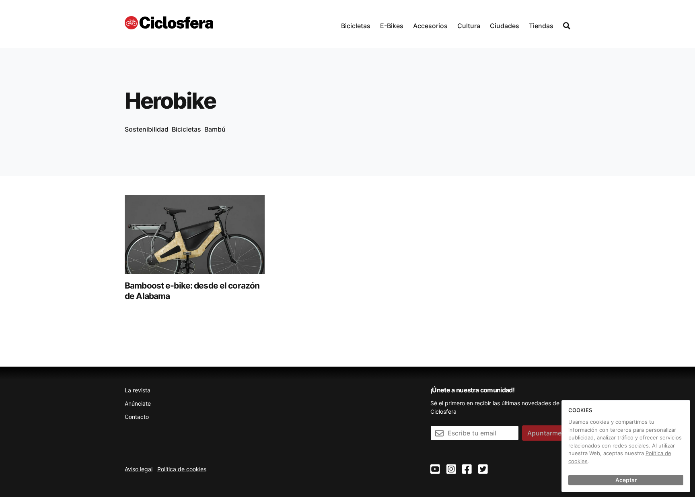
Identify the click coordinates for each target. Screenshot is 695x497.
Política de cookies (181, 469)
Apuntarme (544, 433)
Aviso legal (138, 469)
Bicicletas (355, 26)
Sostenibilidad (147, 129)
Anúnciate (138, 403)
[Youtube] (435, 469)
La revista (137, 390)
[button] (355, 24)
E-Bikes (391, 26)
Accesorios (430, 26)
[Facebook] (467, 469)
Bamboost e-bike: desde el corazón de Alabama (192, 290)
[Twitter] (483, 469)
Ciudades (504, 26)
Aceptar (626, 479)
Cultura (468, 26)
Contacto (137, 416)
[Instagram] (451, 469)
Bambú (215, 129)
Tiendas (541, 26)
